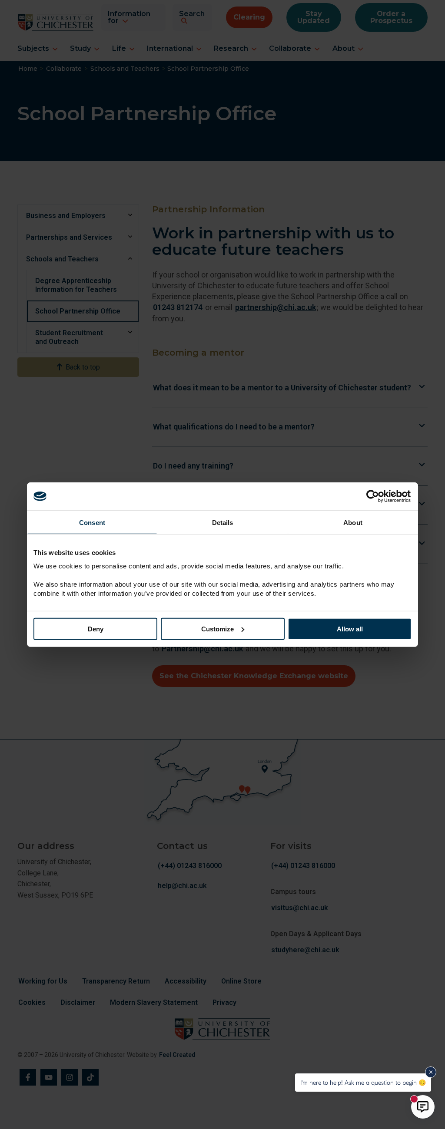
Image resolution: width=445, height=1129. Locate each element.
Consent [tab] (92, 522)
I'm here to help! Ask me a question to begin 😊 (363, 1082)
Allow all (350, 628)
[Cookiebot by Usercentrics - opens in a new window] (373, 496)
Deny (95, 628)
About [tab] (352, 522)
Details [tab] (222, 522)
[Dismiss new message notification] (430, 1072)
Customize (217, 628)
